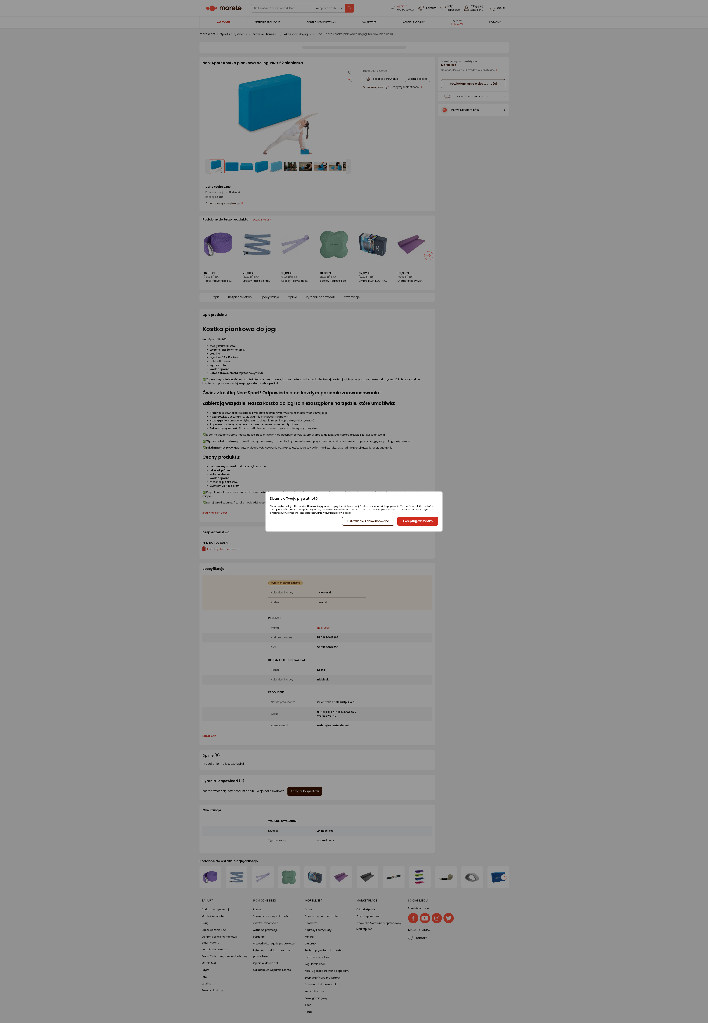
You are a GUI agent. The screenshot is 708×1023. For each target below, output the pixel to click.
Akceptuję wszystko (417, 521)
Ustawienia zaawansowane (368, 521)
